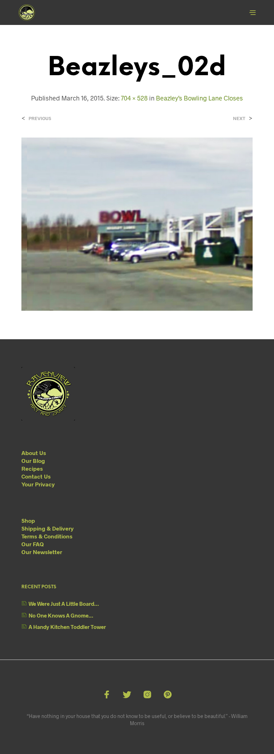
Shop (28, 520)
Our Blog (33, 460)
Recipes (32, 468)
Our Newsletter (41, 551)
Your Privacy (38, 484)
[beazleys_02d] (137, 223)
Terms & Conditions (46, 536)
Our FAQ (32, 544)
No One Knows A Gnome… (61, 615)
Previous (40, 118)
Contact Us (36, 476)
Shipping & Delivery (47, 528)
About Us (33, 452)
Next (239, 118)
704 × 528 (134, 98)
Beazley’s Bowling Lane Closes (199, 98)
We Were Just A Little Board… (64, 603)
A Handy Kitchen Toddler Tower (67, 627)
